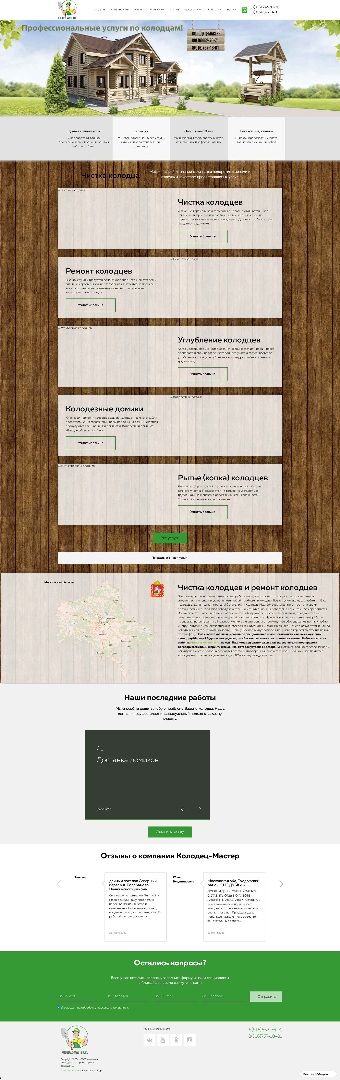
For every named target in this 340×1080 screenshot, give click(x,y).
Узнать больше (203, 236)
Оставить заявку (170, 832)
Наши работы (120, 10)
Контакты (214, 10)
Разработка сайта (71, 1071)
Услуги (100, 10)
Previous (63, 883)
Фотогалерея (193, 10)
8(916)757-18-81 (265, 12)
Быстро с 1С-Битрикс (316, 1074)
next (277, 883)
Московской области (205, 642)
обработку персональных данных (104, 1007)
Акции (139, 10)
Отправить (267, 997)
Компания (157, 10)
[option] (121, 907)
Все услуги (170, 538)
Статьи (174, 10)
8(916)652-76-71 (264, 7)
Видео (231, 10)
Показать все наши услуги (170, 557)
